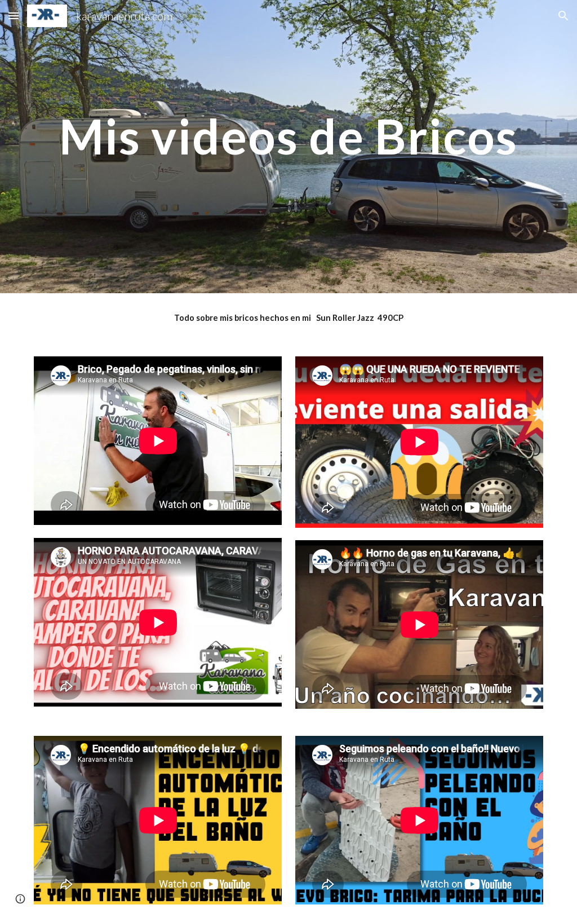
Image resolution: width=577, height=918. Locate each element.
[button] (13, 15)
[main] (289, 147)
